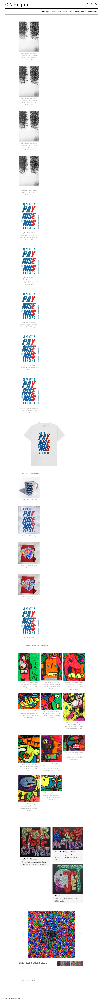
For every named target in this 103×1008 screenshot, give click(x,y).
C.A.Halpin (16, 4)
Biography (46, 12)
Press (83, 12)
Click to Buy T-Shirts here (29, 473)
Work (70, 12)
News (59, 12)
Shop (65, 12)
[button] (80, 934)
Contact (77, 12)
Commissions (92, 12)
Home (54, 12)
